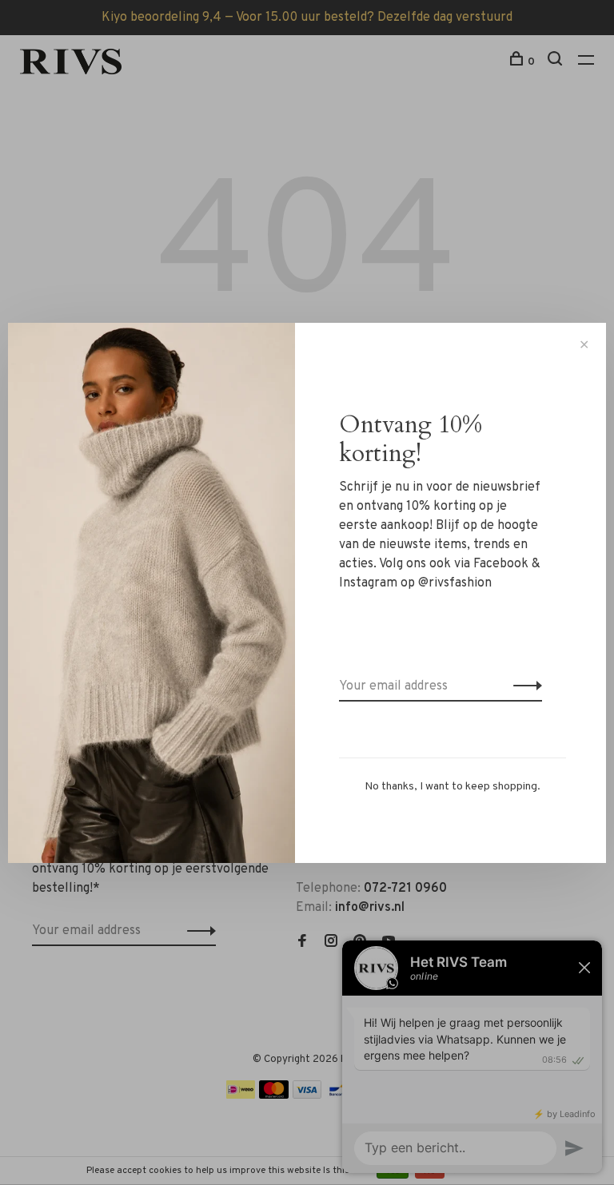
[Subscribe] (523, 686)
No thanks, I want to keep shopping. (452, 786)
